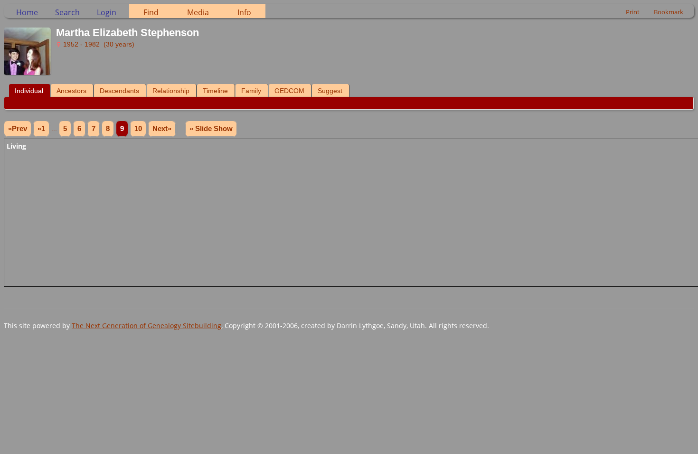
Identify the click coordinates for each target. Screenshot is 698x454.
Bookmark (668, 12)
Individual (29, 91)
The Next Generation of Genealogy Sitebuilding (146, 325)
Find (151, 12)
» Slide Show (211, 128)
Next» (161, 128)
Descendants (119, 91)
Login (106, 12)
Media (198, 12)
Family (251, 91)
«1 (41, 128)
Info (244, 12)
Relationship (170, 91)
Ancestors (71, 91)
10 (138, 128)
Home (27, 12)
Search (67, 12)
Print (633, 12)
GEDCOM (289, 91)
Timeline (215, 91)
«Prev (17, 128)
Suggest (330, 91)
